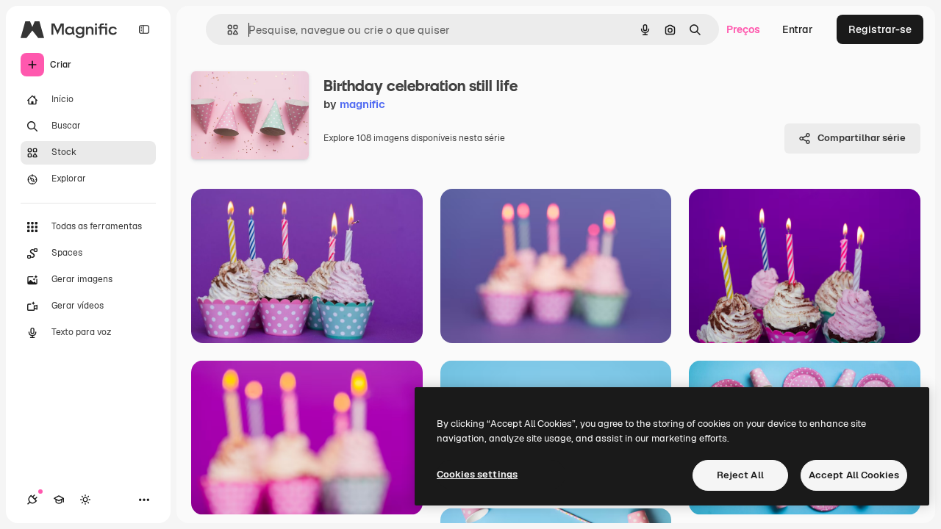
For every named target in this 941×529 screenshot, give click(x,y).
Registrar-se (880, 29)
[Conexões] (32, 499)
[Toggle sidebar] (144, 29)
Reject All (740, 475)
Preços (743, 29)
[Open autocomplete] (227, 29)
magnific (362, 104)
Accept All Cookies (854, 475)
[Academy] (59, 499)
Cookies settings (477, 474)
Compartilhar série (861, 138)
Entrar (797, 29)
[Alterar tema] (85, 499)
